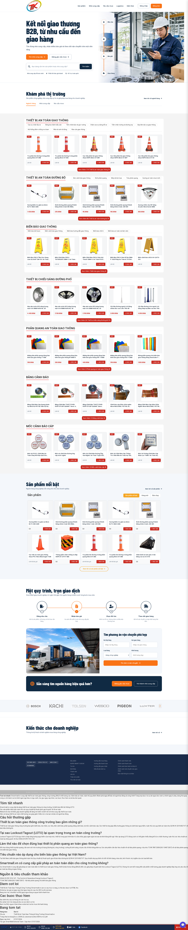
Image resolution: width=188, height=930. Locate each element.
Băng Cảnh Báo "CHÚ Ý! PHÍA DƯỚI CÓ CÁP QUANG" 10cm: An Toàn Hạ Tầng (66, 406)
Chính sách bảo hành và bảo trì (127, 766)
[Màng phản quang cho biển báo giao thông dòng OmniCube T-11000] (149, 343)
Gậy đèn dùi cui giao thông (146, 125)
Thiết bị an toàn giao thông (47, 120)
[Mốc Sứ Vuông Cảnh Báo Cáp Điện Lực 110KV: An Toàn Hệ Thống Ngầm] (149, 441)
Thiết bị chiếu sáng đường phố (49, 279)
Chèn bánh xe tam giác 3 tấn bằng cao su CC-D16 (146, 556)
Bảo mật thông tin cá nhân (126, 773)
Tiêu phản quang (132, 178)
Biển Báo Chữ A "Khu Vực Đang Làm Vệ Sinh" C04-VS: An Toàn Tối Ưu (37, 259)
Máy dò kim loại (116, 178)
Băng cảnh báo (37, 377)
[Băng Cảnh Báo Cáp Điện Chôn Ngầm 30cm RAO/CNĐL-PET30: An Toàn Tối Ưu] (149, 392)
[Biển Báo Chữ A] (38, 245)
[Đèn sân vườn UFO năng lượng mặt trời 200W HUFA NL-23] (94, 294)
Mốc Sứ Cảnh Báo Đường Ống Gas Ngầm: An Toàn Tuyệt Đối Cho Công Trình (93, 455)
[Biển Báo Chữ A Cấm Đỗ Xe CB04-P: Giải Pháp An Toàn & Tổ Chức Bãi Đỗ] (121, 245)
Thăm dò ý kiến (75, 777)
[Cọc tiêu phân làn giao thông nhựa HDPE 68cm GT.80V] (94, 144)
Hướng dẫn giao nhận (100, 766)
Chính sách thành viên (124, 761)
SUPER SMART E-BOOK (77, 763)
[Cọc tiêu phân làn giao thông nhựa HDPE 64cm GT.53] (149, 144)
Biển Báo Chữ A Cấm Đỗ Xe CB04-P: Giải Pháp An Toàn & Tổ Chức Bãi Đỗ (121, 259)
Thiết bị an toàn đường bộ (46, 177)
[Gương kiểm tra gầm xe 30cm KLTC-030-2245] (40, 510)
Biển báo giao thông (41, 226)
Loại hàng (107, 650)
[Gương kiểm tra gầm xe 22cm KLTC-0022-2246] (38, 193)
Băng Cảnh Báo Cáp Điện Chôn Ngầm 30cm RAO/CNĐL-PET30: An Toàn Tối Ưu (148, 406)
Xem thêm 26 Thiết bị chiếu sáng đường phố (93, 320)
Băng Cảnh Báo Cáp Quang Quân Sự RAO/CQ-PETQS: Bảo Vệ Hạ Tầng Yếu (38, 406)
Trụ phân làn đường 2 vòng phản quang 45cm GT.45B (120, 556)
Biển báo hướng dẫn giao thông (78, 231)
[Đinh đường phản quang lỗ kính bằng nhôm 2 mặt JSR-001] (121, 193)
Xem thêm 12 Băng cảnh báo (93, 418)
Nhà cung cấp (94, 6)
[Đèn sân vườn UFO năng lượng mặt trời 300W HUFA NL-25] (38, 294)
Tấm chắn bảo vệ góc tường (76, 125)
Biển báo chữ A (98, 231)
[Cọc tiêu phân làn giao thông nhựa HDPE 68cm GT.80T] (121, 144)
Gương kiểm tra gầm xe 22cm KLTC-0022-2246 (119, 523)
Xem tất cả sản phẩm (152, 489)
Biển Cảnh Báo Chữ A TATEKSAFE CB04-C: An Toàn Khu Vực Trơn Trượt (65, 259)
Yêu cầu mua (108, 6)
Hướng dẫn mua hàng (100, 761)
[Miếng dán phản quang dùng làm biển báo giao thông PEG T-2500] (121, 343)
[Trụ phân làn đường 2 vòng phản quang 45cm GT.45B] (38, 144)
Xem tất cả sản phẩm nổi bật (93, 569)
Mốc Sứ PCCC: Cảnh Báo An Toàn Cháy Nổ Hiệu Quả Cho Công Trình (37, 455)
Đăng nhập (144, 6)
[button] (160, 706)
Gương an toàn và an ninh (151, 178)
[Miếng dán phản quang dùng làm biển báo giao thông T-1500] (38, 343)
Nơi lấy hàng (107, 640)
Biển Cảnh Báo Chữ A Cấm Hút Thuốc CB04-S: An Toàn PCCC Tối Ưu (93, 259)
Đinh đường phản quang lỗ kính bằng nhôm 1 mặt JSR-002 (93, 523)
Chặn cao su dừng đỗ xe (98, 125)
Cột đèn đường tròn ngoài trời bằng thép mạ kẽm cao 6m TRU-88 (149, 308)
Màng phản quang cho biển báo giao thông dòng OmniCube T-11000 (149, 357)
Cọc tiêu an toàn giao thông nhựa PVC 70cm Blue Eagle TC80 (40, 556)
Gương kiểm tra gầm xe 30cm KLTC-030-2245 (39, 523)
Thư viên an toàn (75, 780)
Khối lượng (135, 650)
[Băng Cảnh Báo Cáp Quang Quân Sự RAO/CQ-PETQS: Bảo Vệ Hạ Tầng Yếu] (38, 392)
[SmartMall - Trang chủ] (34, 6)
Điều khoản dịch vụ (99, 769)
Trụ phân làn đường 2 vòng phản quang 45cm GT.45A (93, 556)
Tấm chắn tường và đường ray (122, 125)
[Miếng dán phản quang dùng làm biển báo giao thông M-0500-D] (66, 343)
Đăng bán (156, 6)
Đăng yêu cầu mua (59, 57)
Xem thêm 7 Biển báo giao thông (93, 271)
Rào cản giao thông (78, 129)
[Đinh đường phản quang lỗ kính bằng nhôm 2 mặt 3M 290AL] (66, 193)
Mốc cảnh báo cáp (40, 426)
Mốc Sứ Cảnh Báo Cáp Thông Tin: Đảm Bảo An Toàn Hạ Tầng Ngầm (121, 455)
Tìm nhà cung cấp (36, 57)
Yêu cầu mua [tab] (59, 103)
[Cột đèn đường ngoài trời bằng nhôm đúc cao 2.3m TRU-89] (121, 294)
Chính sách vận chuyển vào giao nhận (127, 770)
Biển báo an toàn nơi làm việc (118, 231)
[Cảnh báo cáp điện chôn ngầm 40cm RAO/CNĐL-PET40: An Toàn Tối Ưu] (121, 392)
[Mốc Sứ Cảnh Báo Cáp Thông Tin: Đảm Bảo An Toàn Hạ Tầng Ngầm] (121, 441)
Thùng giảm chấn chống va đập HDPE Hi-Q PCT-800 (66, 556)
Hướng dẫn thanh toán (101, 763)
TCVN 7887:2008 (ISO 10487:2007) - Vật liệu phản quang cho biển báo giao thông (28, 880)
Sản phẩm (82, 6)
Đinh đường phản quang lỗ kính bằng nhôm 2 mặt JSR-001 (147, 523)
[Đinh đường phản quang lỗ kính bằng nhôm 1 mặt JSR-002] (94, 193)
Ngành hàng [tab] (31, 103)
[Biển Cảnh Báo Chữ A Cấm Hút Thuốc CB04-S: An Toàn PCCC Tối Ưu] (94, 245)
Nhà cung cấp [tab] (44, 103)
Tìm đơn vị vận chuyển (129, 663)
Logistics (120, 6)
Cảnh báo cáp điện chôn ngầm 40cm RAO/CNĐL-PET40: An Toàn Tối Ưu (120, 406)
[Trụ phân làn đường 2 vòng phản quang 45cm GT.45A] (66, 144)
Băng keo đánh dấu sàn (53, 125)
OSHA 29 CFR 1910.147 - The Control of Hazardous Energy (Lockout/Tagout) (26, 878)
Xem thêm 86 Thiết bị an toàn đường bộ (93, 218)
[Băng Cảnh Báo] (66, 392)
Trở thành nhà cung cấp (146, 684)
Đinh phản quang (101, 178)
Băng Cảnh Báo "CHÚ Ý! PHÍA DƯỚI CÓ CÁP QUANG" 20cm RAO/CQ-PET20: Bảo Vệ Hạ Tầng (94, 406)
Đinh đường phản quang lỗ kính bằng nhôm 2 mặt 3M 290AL (66, 523)
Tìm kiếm (85, 67)
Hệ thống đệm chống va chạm (38, 129)
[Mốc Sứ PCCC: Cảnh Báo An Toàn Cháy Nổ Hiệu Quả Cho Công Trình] (38, 441)
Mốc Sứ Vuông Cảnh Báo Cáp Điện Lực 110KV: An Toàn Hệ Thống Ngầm (148, 455)
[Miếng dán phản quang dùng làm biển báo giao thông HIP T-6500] (94, 343)
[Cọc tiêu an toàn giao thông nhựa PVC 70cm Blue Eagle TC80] (40, 542)
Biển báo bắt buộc (34, 231)
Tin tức (72, 766)
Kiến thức (130, 6)
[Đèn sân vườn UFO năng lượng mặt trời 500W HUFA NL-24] (66, 294)
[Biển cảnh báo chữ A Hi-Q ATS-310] (149, 245)
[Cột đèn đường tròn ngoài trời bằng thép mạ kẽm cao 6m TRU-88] (149, 294)
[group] (37, 706)
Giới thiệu (73, 769)
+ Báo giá (47, 529)
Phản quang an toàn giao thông (50, 328)
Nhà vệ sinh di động (60, 129)
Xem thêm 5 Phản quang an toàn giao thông (93, 369)
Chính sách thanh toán (125, 763)
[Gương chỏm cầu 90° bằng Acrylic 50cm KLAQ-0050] (149, 193)
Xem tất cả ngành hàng (152, 98)
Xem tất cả (156, 732)
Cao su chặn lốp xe (34, 125)
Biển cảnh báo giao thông (53, 231)
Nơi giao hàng (136, 640)
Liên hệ (72, 774)
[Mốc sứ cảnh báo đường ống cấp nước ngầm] (66, 441)
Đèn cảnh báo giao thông (81, 178)
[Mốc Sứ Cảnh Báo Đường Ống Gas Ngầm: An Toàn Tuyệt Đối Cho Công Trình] (94, 441)
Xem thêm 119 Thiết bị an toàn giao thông (93, 169)
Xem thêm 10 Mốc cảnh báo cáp (93, 467)
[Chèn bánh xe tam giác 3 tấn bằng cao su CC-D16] (147, 542)
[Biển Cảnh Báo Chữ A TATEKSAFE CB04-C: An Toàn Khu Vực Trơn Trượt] (66, 245)
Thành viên (73, 771)
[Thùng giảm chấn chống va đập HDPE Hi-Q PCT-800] (67, 542)
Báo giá (46, 162)
